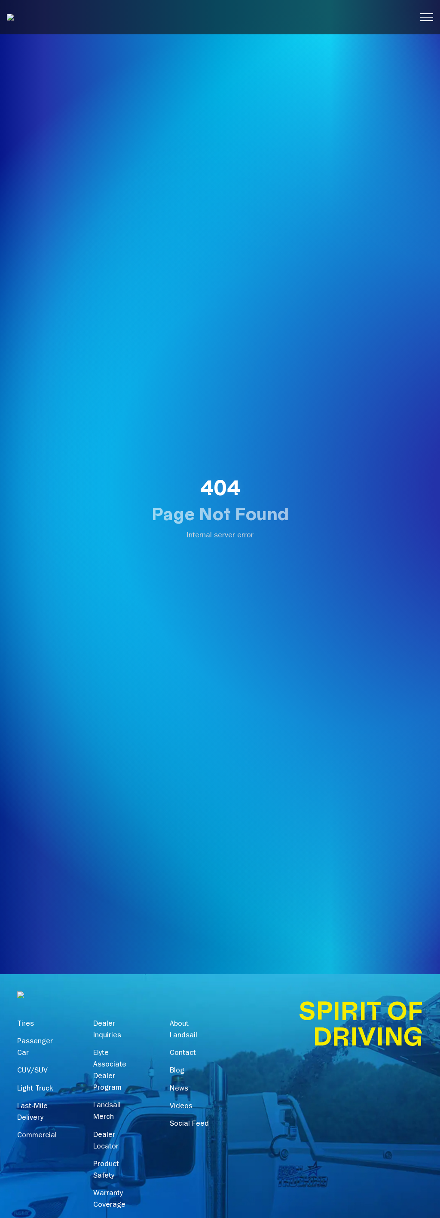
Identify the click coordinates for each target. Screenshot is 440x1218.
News (179, 1089)
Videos (181, 1107)
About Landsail (183, 1030)
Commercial (37, 1136)
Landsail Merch (107, 1111)
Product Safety (106, 1170)
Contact (183, 1053)
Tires (25, 1024)
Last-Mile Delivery (32, 1112)
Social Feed (189, 1124)
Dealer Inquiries (107, 1030)
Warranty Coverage (109, 1199)
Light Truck (35, 1089)
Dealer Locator (106, 1141)
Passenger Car (35, 1047)
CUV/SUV (32, 1071)
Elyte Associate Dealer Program (109, 1071)
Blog (177, 1071)
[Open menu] (426, 17)
